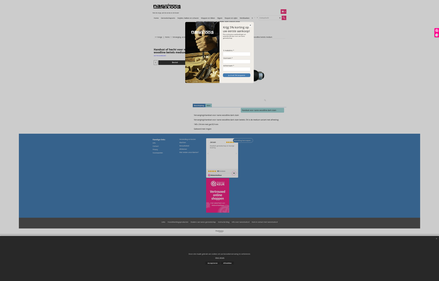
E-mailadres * (228, 50)
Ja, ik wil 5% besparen (236, 75)
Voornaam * (228, 58)
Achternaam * (228, 66)
